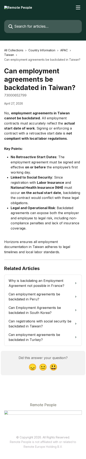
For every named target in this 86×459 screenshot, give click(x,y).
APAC (64, 50)
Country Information (41, 50)
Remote (29, 446)
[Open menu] (78, 7)
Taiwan (9, 55)
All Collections (13, 50)
